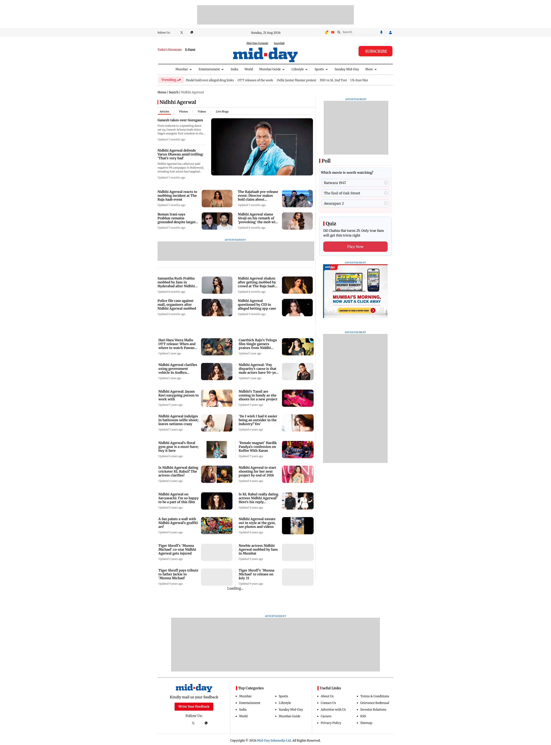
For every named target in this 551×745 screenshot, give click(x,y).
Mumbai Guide (270, 69)
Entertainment (209, 69)
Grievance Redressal (374, 703)
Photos (183, 111)
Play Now (355, 246)
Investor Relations (373, 709)
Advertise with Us (333, 709)
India (234, 69)
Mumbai (181, 69)
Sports (319, 69)
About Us (327, 696)
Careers (326, 716)
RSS (363, 716)
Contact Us (328, 703)
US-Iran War (359, 80)
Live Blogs (222, 111)
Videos (202, 111)
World (249, 69)
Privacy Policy (331, 723)
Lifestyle (297, 69)
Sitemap (366, 723)
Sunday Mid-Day (347, 69)
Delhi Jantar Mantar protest (296, 80)
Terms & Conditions (374, 696)
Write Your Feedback (193, 706)
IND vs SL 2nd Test (333, 80)
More (369, 69)
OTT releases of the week (255, 80)
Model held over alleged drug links (210, 80)
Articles (164, 111)
